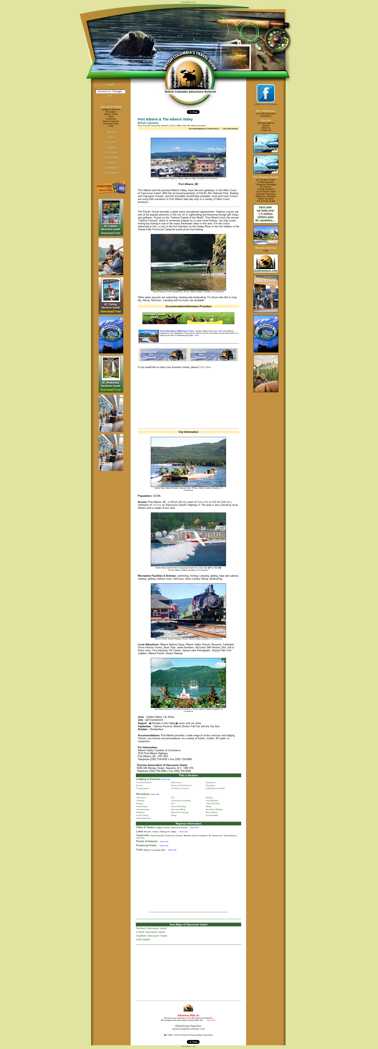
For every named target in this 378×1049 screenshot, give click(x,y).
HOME (111, 84)
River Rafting (211, 812)
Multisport (140, 812)
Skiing (173, 815)
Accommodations (144, 782)
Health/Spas (141, 806)
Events (139, 785)
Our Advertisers (265, 110)
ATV (173, 797)
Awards (266, 125)
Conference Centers (180, 788)
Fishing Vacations (266, 189)
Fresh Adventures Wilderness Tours (176, 331)
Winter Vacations (266, 198)
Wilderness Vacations (266, 196)
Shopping (210, 785)
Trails (111, 126)
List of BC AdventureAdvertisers (266, 114)
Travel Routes (112, 172)
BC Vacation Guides (265, 180)
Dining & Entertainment (181, 785)
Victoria (157, 504)
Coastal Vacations (265, 182)
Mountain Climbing (214, 809)
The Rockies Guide (266, 201)
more (196, 335)
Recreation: (143, 794)
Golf (173, 803)
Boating (209, 797)
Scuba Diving (142, 815)
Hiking (208, 806)
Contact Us (265, 130)
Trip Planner (112, 167)
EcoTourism (265, 187)
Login (265, 250)
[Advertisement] (171, 399)
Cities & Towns (111, 114)
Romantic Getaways (266, 194)
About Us (265, 128)
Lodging (111, 147)
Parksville (202, 501)
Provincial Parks (111, 123)
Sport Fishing (111, 157)
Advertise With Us (265, 123)
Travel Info (111, 119)
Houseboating (142, 809)
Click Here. (205, 367)
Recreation (111, 112)
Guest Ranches (213, 803)
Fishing (139, 803)
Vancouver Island (110, 106)
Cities (111, 137)
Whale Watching (143, 818)
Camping (140, 800)
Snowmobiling (212, 815)
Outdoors (112, 162)
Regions (111, 131)
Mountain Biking (178, 809)
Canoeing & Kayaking (181, 800)
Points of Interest (111, 121)
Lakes (111, 116)
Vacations (111, 142)
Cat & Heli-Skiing (178, 806)
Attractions (210, 782)
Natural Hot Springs (180, 812)
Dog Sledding (212, 800)
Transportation (142, 788)
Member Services (265, 247)
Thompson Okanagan (265, 184)
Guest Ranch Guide (265, 191)
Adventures (176, 782)
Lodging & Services (111, 109)
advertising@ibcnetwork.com (188, 1028)
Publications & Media (215, 788)
